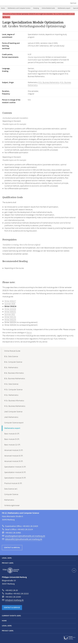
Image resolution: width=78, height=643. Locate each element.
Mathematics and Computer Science (19, 8)
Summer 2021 (9, 314)
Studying (36, 8)
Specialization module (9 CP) (15, 478)
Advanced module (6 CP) (13, 456)
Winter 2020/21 (10, 312)
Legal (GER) (7, 558)
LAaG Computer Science (13, 411)
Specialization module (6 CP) (15, 472)
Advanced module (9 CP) (13, 461)
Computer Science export (13, 423)
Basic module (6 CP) (11, 434)
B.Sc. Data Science (11, 356)
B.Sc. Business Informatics (14, 373)
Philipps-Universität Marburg (11, 570)
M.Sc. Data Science (11, 384)
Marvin (29, 332)
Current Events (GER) (11, 616)
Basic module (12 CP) (12, 445)
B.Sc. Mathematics (11, 367)
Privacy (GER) (8, 563)
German (73, 3)
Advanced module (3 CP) (13, 450)
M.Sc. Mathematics (11, 395)
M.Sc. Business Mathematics (48, 82)
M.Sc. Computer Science (13, 389)
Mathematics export (64, 8)
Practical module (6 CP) (13, 483)
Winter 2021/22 (10, 317)
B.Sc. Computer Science (13, 362)
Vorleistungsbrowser (12, 505)
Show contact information (74, 570)
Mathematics (9, 500)
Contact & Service (12, 608)
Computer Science (11, 494)
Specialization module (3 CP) (15, 467)
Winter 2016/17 (10, 301)
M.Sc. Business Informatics (14, 400)
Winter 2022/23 (10, 320)
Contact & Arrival (12, 548)
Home (3, 8)
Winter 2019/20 (10, 309)
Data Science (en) (10, 489)
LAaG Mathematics (11, 417)
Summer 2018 (9, 304)
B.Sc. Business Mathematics (14, 378)
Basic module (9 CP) (11, 439)
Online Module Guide (48, 8)
